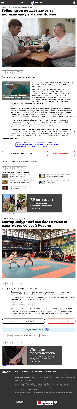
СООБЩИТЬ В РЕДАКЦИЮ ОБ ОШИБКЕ (64, 374)
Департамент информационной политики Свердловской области (21, 279)
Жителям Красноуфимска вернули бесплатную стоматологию (20, 175)
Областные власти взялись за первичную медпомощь (36, 144)
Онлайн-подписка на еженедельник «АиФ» (27, 374)
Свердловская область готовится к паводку (32, 146)
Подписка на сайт (27, 371)
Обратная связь (47, 374)
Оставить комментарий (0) (61, 153)
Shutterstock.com (7, 68)
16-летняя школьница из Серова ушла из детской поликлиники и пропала (22, 181)
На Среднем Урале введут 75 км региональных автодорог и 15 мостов (42, 142)
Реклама (17, 371)
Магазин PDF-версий (50, 371)
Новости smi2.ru (8, 213)
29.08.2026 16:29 (6, 219)
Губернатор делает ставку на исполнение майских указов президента (22, 187)
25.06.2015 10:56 (6, 7)
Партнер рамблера (30, 402)
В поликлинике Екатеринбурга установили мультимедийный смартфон (59, 175)
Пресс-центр (38, 371)
